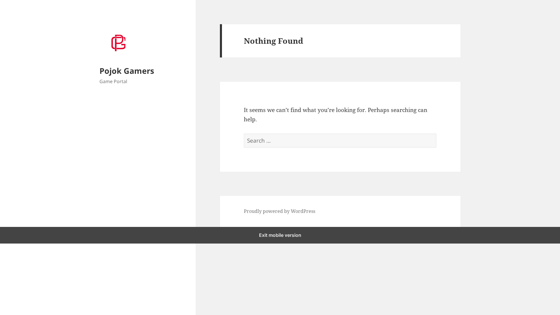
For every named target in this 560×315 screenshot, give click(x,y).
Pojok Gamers (126, 70)
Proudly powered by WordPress (279, 211)
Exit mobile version (280, 235)
